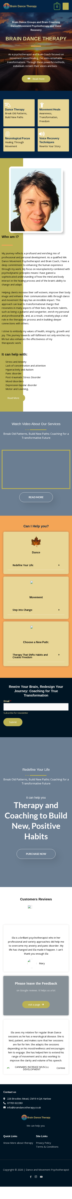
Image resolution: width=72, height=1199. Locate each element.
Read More (36, 497)
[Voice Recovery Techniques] (41, 133)
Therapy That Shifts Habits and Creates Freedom (30, 656)
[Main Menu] (66, 6)
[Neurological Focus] (7, 133)
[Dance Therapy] (7, 105)
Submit (13, 722)
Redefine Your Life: (23, 565)
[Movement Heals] (41, 105)
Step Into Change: (22, 609)
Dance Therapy (14, 109)
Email (7, 701)
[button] (36, 565)
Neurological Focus (17, 138)
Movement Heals (49, 109)
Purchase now (36, 853)
